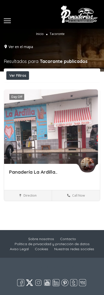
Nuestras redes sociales (74, 249)
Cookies (41, 249)
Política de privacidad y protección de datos (52, 244)
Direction (30, 195)
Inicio (40, 34)
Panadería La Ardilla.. (33, 172)
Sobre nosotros (41, 239)
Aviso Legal (19, 249)
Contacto (68, 239)
